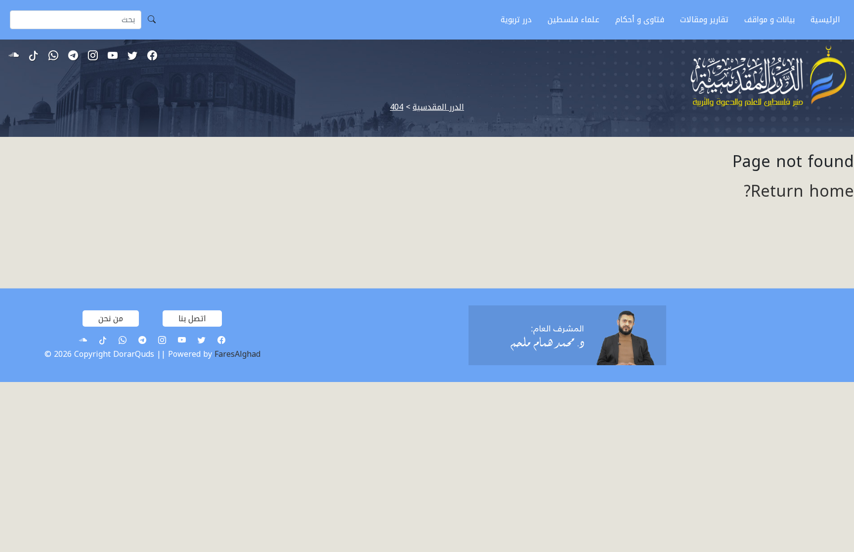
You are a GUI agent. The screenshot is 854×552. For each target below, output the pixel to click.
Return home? (799, 191)
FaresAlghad (237, 354)
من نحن (110, 318)
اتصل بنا (192, 318)
